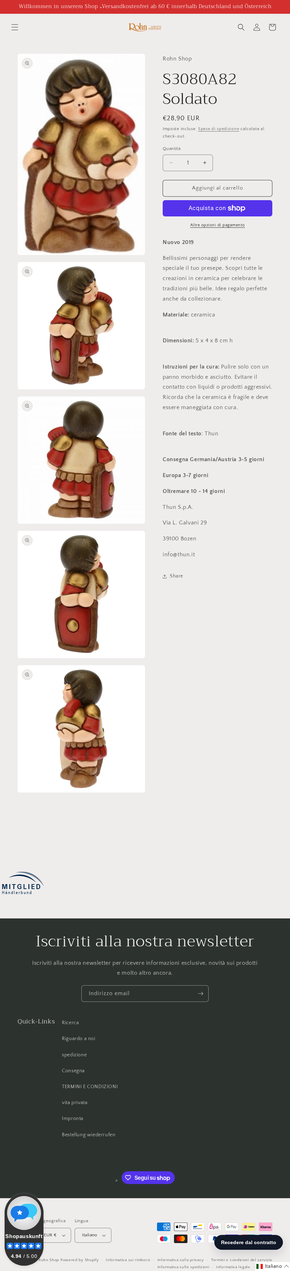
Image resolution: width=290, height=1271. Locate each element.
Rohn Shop (49, 1260)
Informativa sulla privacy (180, 1260)
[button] (15, 27)
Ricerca (70, 1023)
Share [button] (176, 576)
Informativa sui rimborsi (128, 1260)
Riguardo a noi (78, 1038)
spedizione (74, 1055)
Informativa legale (233, 1267)
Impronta (72, 1118)
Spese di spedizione (218, 129)
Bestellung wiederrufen (88, 1135)
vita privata (74, 1102)
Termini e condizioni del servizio (241, 1260)
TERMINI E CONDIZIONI (90, 1087)
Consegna (73, 1071)
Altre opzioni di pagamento (217, 225)
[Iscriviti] (200, 993)
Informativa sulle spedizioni (183, 1267)
